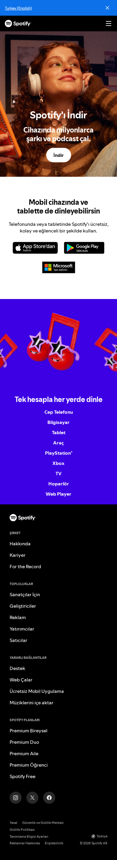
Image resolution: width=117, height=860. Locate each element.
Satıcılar (18, 640)
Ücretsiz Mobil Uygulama (37, 691)
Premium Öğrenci (29, 765)
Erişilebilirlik (54, 843)
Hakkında (20, 543)
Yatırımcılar (22, 628)
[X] (32, 798)
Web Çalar (21, 679)
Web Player (58, 494)
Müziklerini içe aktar (31, 702)
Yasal (13, 823)
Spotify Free (22, 776)
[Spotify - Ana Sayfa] (18, 23)
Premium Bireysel (28, 730)
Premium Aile (24, 753)
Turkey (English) (18, 8)
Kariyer (18, 555)
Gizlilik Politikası (22, 829)
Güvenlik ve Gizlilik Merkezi (43, 823)
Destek (17, 668)
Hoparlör (58, 483)
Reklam (18, 617)
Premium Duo (24, 742)
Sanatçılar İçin (25, 594)
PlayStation (58, 453)
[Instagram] (16, 798)
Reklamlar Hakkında (25, 843)
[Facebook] (49, 798)
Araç (58, 442)
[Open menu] (108, 23)
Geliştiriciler (23, 606)
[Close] (107, 8)
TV (59, 473)
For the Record (25, 566)
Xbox (58, 463)
